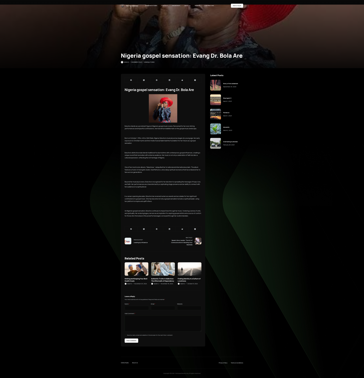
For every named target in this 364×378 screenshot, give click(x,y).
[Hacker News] (195, 80)
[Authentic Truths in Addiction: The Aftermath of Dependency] (163, 269)
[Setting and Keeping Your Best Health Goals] (136, 269)
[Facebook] (131, 80)
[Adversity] (215, 128)
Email (153, 304)
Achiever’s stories (151, 5)
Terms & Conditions (237, 363)
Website (179, 304)
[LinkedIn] (169, 80)
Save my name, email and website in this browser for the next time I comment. (150, 335)
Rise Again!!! (227, 98)
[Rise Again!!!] (215, 99)
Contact (164, 5)
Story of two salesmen (230, 83)
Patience (226, 113)
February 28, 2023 (229, 145)
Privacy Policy (223, 363)
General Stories (149, 62)
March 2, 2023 (227, 130)
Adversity (226, 127)
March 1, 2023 (227, 101)
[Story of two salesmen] (215, 85)
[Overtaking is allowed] (215, 143)
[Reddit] (182, 80)
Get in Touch (237, 6)
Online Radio (176, 5)
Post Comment (131, 340)
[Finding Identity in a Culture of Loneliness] (189, 269)
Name (127, 304)
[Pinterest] (156, 80)
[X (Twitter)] (144, 80)
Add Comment (130, 313)
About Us (187, 5)
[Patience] (215, 114)
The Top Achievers (132, 6)
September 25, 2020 (229, 87)
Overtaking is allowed (230, 142)
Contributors (209, 5)
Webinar (197, 5)
